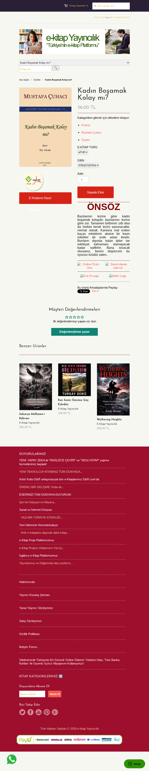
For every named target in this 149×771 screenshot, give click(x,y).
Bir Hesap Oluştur (120, 17)
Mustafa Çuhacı (91, 132)
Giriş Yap (99, 17)
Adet (80, 173)
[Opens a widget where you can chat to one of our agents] (134, 764)
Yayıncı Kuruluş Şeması (34, 595)
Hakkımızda (27, 582)
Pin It (95, 291)
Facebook (30, 712)
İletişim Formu (28, 647)
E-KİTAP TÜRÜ (87, 147)
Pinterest (47, 712)
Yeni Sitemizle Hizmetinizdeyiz (38, 525)
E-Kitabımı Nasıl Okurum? (40, 200)
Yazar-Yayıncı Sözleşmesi (36, 608)
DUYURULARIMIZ (32, 454)
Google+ (55, 712)
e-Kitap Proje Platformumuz (36, 540)
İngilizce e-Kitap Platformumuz (38, 555)
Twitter (22, 712)
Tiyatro (85, 139)
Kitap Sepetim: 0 (78, 6)
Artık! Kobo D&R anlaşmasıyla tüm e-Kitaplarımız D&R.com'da (59, 479)
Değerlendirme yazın (74, 331)
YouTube (39, 712)
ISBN (80, 160)
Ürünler (37, 80)
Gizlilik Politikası (29, 634)
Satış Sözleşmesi (30, 621)
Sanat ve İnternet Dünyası (35, 509)
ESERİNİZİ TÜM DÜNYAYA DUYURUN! (45, 494)
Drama (85, 125)
